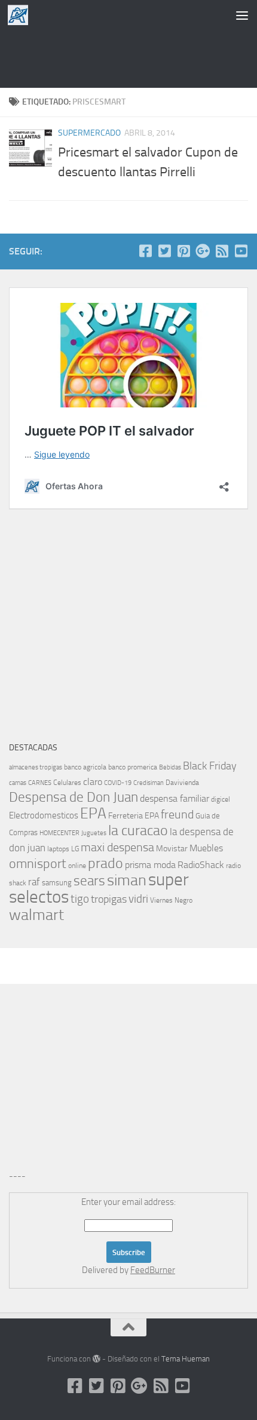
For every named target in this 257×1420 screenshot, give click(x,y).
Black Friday (210, 765)
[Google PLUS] (202, 251)
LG (75, 849)
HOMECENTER (59, 833)
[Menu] (242, 15)
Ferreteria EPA (133, 816)
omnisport (37, 863)
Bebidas (170, 767)
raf (34, 882)
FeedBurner (152, 1270)
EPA (93, 813)
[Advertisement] (128, 57)
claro (92, 782)
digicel (220, 799)
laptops (58, 849)
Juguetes (93, 833)
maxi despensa (117, 847)
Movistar (172, 849)
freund (177, 814)
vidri (138, 899)
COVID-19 (117, 783)
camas (17, 783)
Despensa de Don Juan (73, 797)
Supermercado (89, 133)
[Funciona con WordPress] (96, 1359)
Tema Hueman (185, 1358)
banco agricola (85, 767)
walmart (36, 914)
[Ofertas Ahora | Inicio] (21, 15)
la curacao (138, 830)
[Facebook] (145, 251)
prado (105, 863)
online (77, 865)
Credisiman (148, 783)
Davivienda (182, 782)
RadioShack (201, 864)
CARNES (39, 783)
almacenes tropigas (35, 767)
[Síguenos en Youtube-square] (241, 251)
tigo (80, 899)
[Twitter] (164, 251)
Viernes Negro (171, 900)
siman (126, 880)
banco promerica (132, 767)
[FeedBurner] (222, 251)
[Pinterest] (183, 251)
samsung (57, 882)
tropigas (109, 899)
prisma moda (150, 864)
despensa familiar (174, 798)
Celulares (67, 782)
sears (89, 881)
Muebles (206, 848)
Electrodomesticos (43, 815)
